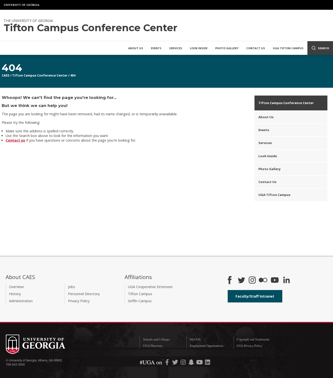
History (15, 293)
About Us (135, 48)
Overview (16, 286)
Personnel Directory (84, 293)
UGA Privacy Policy (249, 345)
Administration (21, 301)
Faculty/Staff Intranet (254, 296)
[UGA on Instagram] (184, 363)
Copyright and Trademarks (253, 339)
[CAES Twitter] (241, 280)
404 (72, 75)
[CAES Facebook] (229, 280)
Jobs (71, 286)
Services (175, 48)
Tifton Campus (140, 293)
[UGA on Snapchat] (191, 363)
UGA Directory (152, 345)
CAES (6, 75)
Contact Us (255, 48)
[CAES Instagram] (252, 280)
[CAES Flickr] (263, 280)
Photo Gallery (226, 48)
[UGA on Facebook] (168, 363)
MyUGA (195, 339)
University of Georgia (22, 5)
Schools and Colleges (156, 339)
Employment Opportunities (207, 345)
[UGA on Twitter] (176, 363)
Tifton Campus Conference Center (40, 75)
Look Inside (198, 48)
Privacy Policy (78, 301)
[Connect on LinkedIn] (286, 280)
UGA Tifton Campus (288, 48)
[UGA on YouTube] (200, 363)
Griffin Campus (140, 301)
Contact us (15, 140)
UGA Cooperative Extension (150, 286)
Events (156, 48)
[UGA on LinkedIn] (207, 363)
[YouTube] (275, 280)
